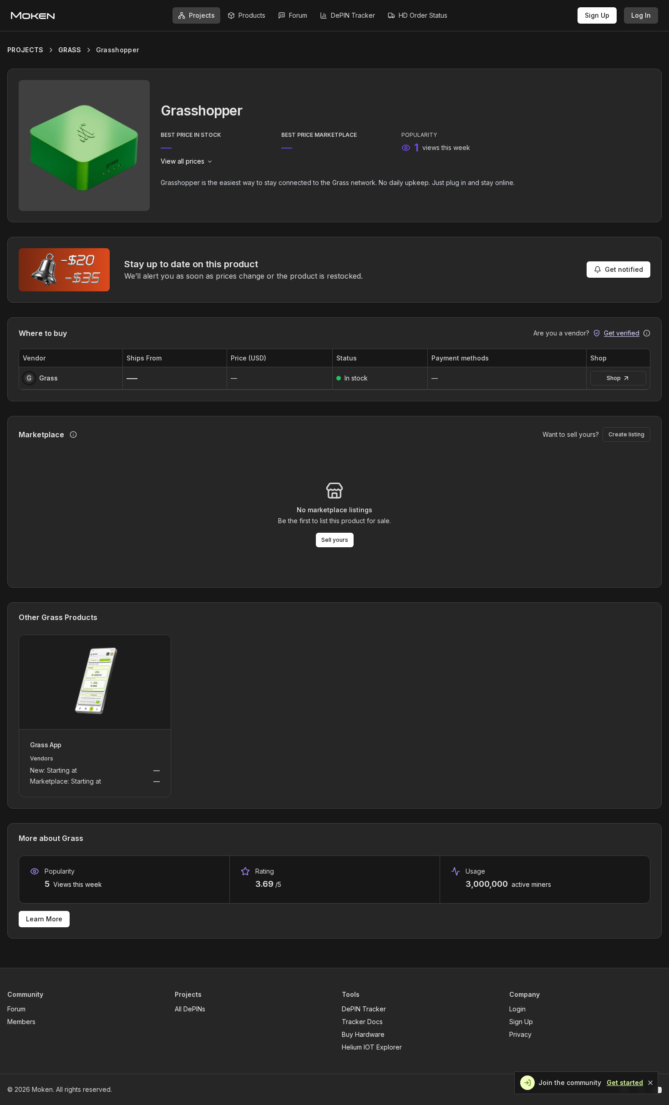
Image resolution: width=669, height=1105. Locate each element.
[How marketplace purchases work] (73, 434)
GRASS (69, 50)
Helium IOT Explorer (372, 1047)
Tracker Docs (362, 1021)
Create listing (626, 434)
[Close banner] (650, 1082)
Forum (16, 1009)
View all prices (182, 161)
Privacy (520, 1034)
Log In (641, 15)
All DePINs (190, 1009)
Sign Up (597, 15)
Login (517, 1009)
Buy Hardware (363, 1034)
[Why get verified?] (646, 333)
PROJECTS (25, 50)
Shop (614, 378)
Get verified (621, 333)
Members (21, 1021)
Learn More (44, 919)
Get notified (624, 269)
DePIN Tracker (364, 1009)
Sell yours (334, 539)
